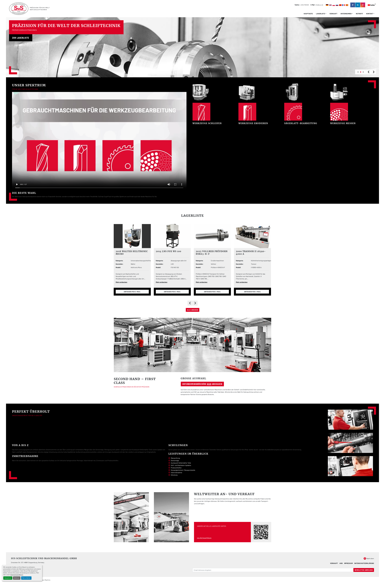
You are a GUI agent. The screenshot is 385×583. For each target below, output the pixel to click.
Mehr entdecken (121, 282)
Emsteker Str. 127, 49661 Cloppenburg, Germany (27, 562)
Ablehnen (16, 578)
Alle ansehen (192, 310)
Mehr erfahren (26, 578)
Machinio (47, 580)
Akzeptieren (7, 578)
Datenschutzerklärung (16, 574)
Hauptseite (308, 14)
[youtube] (372, 5)
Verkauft (333, 14)
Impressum (348, 563)
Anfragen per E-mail (132, 292)
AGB (341, 563)
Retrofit (359, 14)
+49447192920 (304, 5)
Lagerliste (192, 216)
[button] (321, 13)
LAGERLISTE (320, 14)
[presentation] (368, 72)
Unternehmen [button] (346, 14)
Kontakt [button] (369, 14)
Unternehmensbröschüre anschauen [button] (202, 384)
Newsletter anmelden (364, 570)
